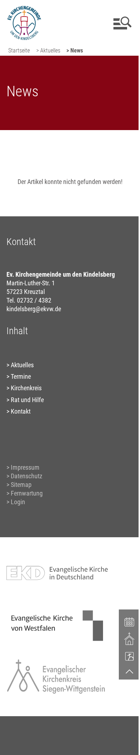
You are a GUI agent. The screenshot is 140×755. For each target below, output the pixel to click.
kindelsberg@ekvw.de (33, 309)
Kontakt (21, 411)
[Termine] (129, 621)
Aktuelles (22, 365)
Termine (21, 376)
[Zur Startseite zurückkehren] (24, 9)
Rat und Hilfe (27, 400)
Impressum (25, 467)
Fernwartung (27, 493)
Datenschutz (26, 476)
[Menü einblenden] (121, 23)
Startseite (19, 50)
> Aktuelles (48, 50)
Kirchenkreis (26, 388)
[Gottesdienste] (129, 638)
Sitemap (21, 484)
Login (18, 502)
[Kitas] (129, 656)
